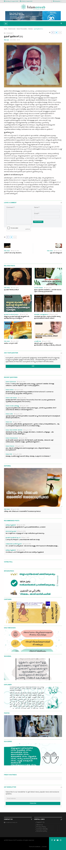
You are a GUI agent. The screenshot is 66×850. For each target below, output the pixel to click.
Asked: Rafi (9, 454)
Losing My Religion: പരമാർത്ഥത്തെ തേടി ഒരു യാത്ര (23, 540)
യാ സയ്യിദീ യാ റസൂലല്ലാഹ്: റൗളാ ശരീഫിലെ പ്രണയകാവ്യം (25, 533)
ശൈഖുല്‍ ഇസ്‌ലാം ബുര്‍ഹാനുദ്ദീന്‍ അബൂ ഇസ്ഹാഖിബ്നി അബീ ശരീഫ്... (47, 317)
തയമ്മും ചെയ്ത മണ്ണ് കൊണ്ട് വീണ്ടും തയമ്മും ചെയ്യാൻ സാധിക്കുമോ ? (28, 456)
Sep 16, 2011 (15, 250)
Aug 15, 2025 (15, 509)
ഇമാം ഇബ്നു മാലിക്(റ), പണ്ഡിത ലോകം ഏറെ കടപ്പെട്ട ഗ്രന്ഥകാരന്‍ (48, 291)
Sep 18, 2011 (58, 250)
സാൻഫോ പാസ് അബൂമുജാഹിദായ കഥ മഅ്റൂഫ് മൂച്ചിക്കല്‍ (25, 552)
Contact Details (42, 829)
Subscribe (33, 803)
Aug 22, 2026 (17, 422)
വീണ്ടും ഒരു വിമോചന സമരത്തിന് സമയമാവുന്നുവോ (22, 511)
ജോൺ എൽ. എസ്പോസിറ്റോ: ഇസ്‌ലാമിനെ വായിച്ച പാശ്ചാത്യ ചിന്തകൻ (47, 344)
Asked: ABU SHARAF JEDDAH (14, 430)
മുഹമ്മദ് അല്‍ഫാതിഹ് (11, 290)
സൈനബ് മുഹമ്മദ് (11, 531)
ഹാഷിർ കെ (37, 341)
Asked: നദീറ (9, 414)
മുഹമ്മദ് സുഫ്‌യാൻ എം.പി (13, 537)
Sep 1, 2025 (26, 537)
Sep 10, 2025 (22, 531)
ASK (33, 366)
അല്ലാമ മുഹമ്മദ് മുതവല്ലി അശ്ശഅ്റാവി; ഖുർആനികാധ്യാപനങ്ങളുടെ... (16, 317)
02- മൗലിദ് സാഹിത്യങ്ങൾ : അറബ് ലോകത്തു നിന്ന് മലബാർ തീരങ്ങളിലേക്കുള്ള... (32, 546)
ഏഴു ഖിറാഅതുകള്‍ (56, 253)
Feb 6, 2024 (48, 287)
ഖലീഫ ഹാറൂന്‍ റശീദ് (10, 343)
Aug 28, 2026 (22, 397)
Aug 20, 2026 (20, 446)
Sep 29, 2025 (21, 525)
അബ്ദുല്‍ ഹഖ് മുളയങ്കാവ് (41, 314)
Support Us (40, 822)
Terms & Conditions (34, 846)
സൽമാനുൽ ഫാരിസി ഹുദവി (13, 544)
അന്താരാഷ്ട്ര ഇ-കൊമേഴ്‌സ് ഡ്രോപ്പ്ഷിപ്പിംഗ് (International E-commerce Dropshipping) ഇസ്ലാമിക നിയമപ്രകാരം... (29, 393)
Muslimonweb (11, 28)
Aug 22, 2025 (21, 550)
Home (5, 29)
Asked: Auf (9, 422)
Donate (44, 846)
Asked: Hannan (10, 446)
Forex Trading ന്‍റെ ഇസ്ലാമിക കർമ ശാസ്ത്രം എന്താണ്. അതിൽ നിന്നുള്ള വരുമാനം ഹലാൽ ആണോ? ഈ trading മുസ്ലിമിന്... (30, 385)
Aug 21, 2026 (23, 438)
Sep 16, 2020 (54, 314)
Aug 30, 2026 (21, 381)
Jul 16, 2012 (15, 287)
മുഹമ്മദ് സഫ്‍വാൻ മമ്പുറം (11, 314)
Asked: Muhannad (11, 382)
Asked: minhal (9, 390)
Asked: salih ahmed (11, 398)
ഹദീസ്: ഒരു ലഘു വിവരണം (13, 253)
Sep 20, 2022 (24, 314)
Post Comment (38, 221)
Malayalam (57, 1)
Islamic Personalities (22, 28)
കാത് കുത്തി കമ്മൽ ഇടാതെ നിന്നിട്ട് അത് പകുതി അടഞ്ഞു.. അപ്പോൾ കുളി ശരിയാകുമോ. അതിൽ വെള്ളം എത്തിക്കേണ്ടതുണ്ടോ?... (29, 441)
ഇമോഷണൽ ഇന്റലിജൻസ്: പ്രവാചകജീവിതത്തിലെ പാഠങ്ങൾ (25, 527)
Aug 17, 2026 (47, 341)
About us (39, 825)
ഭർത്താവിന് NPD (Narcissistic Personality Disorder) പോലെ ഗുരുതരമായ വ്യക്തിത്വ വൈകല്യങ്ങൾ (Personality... (30, 401)
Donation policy (41, 831)
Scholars (30, 28)
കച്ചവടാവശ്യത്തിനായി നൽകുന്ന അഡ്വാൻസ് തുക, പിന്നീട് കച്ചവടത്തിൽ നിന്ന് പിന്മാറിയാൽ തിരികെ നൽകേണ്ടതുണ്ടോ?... (31, 409)
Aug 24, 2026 (18, 413)
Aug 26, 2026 (25, 405)
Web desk (6, 39)
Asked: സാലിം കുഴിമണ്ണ (12, 406)
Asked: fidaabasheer (12, 438)
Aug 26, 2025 (27, 543)
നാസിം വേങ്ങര (38, 288)
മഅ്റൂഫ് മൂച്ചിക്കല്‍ (11, 525)
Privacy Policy (41, 827)
